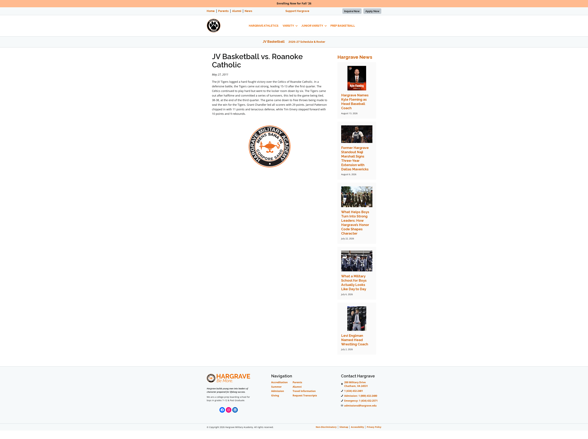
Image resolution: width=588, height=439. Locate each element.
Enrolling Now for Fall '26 (294, 3)
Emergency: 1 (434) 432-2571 (361, 400)
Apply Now (372, 11)
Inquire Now (352, 11)
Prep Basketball (342, 25)
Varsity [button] (288, 25)
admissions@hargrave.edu (360, 405)
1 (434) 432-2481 (353, 391)
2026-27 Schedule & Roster (306, 41)
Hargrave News (354, 57)
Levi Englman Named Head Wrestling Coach (354, 340)
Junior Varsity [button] (312, 25)
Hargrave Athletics (263, 25)
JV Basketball (274, 42)
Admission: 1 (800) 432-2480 (360, 395)
